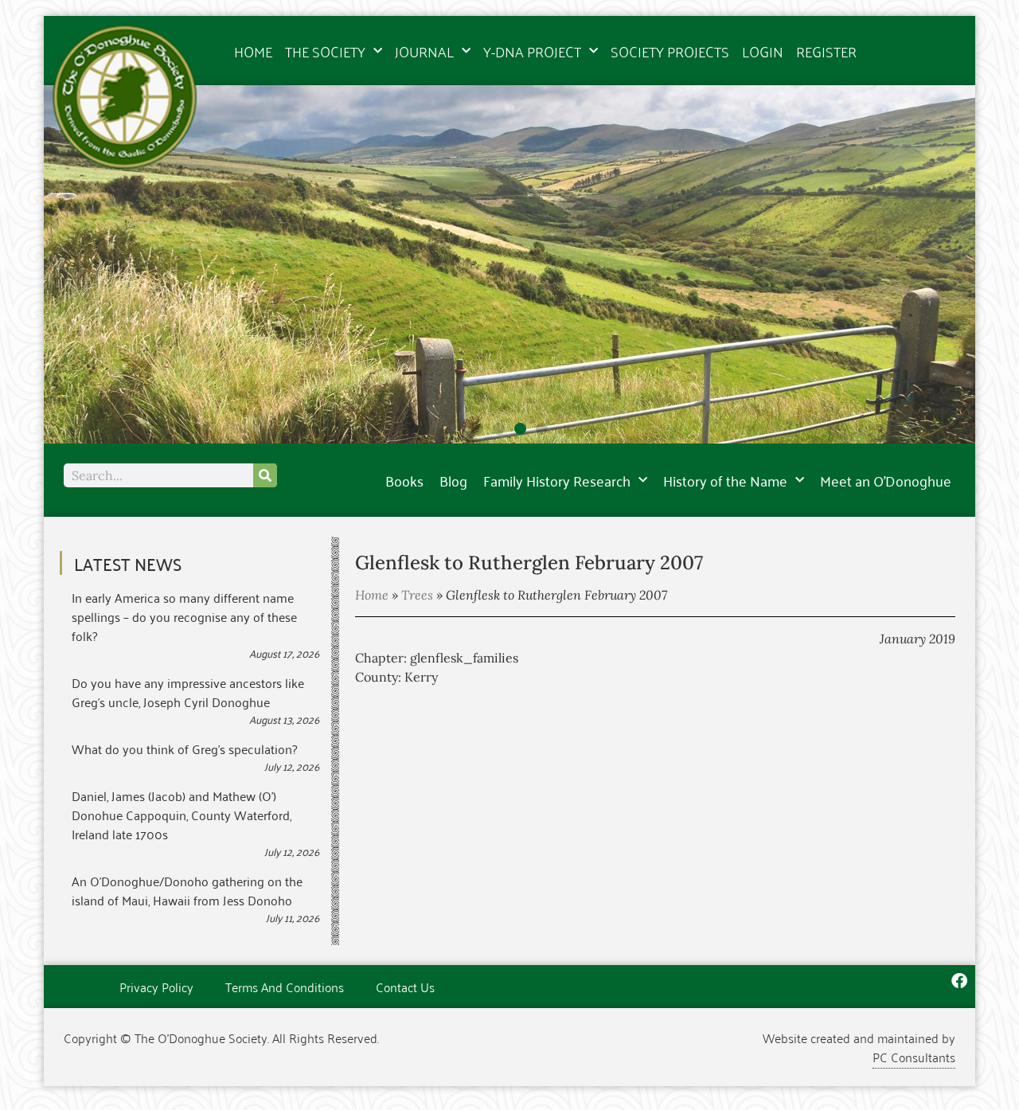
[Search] (265, 475)
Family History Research (557, 480)
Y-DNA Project (532, 51)
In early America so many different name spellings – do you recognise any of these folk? (184, 616)
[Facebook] (959, 981)
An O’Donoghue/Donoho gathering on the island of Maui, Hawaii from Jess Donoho (187, 890)
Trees (417, 595)
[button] (477, 429)
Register (826, 51)
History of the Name (725, 480)
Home (253, 51)
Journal (424, 51)
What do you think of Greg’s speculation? (184, 748)
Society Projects (670, 51)
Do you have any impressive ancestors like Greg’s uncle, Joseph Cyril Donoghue (188, 692)
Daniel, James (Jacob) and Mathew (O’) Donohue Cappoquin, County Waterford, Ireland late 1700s (181, 814)
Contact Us (405, 986)
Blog (453, 480)
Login (762, 51)
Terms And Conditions (284, 986)
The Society (325, 51)
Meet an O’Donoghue (885, 480)
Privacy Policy (156, 986)
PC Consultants (914, 1057)
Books (404, 480)
